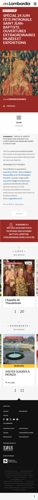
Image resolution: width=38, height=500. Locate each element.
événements (7, 136)
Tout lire (19, 213)
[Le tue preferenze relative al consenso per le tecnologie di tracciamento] (34, 496)
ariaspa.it (5, 411)
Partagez (11, 106)
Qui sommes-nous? (8, 428)
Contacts (5, 432)
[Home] (16, 3)
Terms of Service (24, 436)
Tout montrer (19, 255)
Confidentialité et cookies (26, 432)
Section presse (7, 436)
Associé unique (23, 428)
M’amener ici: (19, 230)
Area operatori (23, 411)
